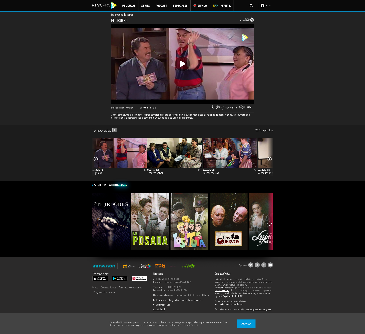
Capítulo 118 (97, 169)
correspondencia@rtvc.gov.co (228, 287)
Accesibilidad (159, 309)
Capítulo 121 (153, 169)
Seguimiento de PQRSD (233, 296)
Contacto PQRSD (222, 290)
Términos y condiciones (130, 287)
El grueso (97, 173)
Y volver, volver (155, 173)
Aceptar (246, 324)
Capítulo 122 (209, 169)
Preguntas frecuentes (104, 292)
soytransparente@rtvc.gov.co (258, 309)
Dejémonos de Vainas (122, 14)
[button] (269, 159)
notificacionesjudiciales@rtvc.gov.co (230, 304)
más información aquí (188, 325)
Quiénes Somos (108, 287)
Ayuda (95, 287)
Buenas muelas (211, 173)
